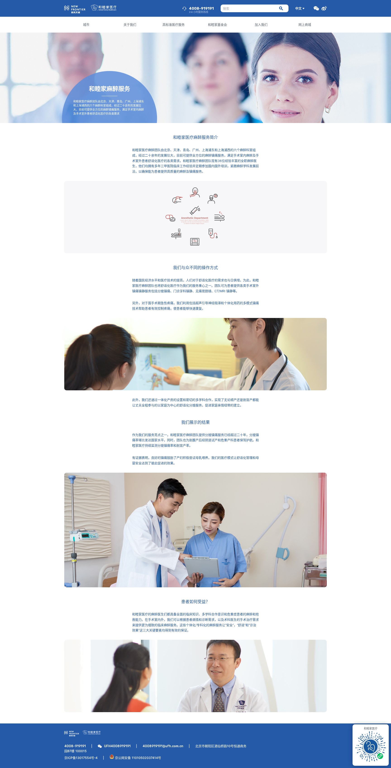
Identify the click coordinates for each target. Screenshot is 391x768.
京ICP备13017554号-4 (81, 758)
